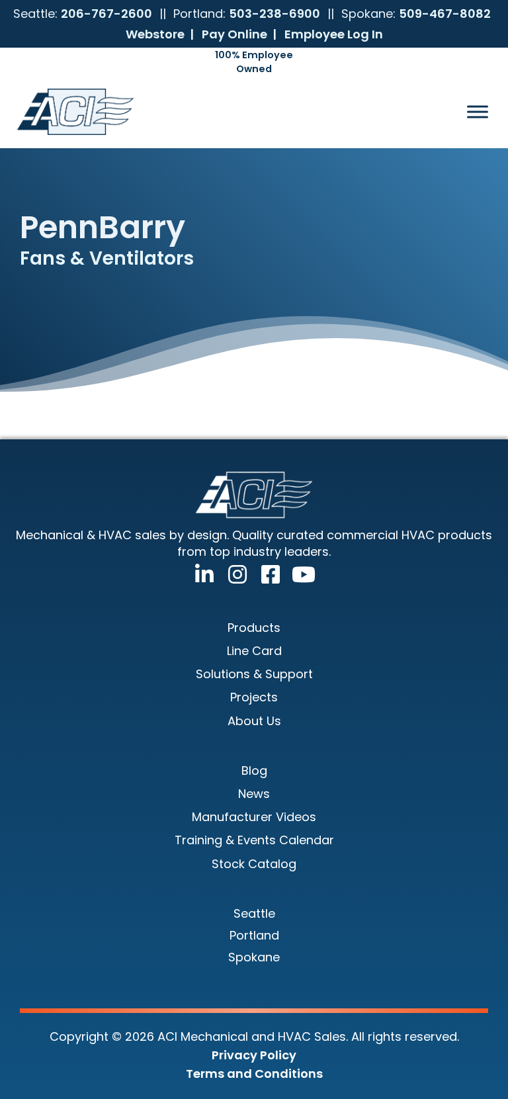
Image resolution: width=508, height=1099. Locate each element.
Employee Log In (333, 34)
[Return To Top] (471, 1062)
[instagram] (233, 571)
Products (254, 627)
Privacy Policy (254, 1055)
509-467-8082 (445, 13)
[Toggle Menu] (477, 111)
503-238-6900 (274, 13)
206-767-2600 (106, 13)
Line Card (254, 650)
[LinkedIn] (200, 571)
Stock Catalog (254, 864)
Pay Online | (239, 34)
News (254, 793)
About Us (254, 721)
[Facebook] (266, 571)
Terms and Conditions (254, 1073)
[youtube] (299, 571)
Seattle (254, 913)
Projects (254, 697)
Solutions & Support (254, 674)
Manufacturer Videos (254, 817)
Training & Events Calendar (254, 840)
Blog (254, 770)
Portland (254, 935)
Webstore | (160, 34)
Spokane (254, 957)
